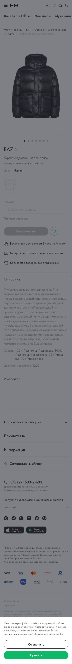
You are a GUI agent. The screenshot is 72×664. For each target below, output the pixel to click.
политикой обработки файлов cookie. (42, 634)
